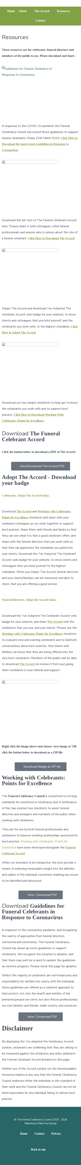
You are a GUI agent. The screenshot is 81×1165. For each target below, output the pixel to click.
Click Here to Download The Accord (51, 238)
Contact (39, 1133)
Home (24, 1133)
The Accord (23, 511)
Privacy (56, 1133)
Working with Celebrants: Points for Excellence (32, 633)
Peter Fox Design (47, 1123)
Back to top (38, 1149)
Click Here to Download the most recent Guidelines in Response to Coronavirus (40, 144)
